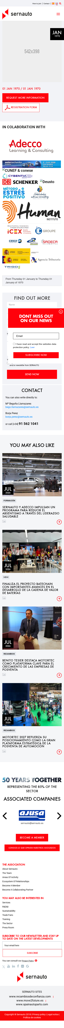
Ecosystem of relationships (15, 881)
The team (7, 873)
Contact (46, 4)
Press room (8, 927)
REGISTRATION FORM (23, 107)
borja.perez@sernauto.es (18, 416)
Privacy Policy (28, 961)
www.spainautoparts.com (32, 1004)
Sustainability (8, 911)
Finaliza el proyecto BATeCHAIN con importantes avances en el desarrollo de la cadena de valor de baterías (30, 588)
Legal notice (53, 1014)
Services (6, 902)
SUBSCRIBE (32, 952)
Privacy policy (39, 1014)
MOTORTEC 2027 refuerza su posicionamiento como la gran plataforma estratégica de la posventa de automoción (28, 742)
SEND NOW (32, 374)
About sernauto (10, 869)
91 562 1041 (29, 424)
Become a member (32, 837)
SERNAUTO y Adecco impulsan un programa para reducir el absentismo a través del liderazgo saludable (30, 512)
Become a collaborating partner (17, 889)
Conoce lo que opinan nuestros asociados (32, 848)
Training (6, 919)
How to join (36, 4)
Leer (32, 347)
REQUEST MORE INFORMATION (25, 97)
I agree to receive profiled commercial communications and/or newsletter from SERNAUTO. (33, 364)
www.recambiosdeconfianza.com (30, 996)
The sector (7, 923)
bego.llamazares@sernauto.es (22, 407)
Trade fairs (7, 915)
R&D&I (5, 906)
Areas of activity (10, 877)
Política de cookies (32, 1017)
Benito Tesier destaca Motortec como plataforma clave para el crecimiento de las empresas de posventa (28, 665)
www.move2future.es (29, 1000)
